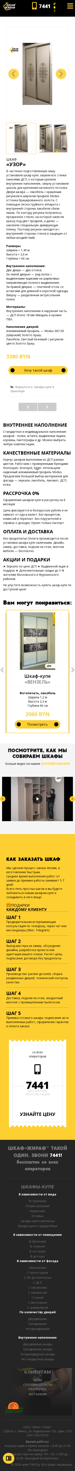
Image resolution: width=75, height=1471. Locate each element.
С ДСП (37, 1282)
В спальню (37, 1246)
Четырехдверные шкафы (37, 1354)
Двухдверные (37, 1319)
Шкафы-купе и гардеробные (38, 1226)
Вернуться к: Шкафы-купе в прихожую (32, 389)
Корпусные (37, 1211)
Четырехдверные (37, 1329)
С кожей (37, 1297)
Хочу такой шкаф (38, 370)
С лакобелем (37, 1287)
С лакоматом (37, 1292)
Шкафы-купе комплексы (38, 1221)
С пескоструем (37, 1273)
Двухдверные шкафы (37, 1344)
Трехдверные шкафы (37, 1349)
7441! (56, 1155)
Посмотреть (37, 724)
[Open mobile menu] (70, 6)
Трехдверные (37, 1324)
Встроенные (37, 1201)
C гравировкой (37, 1307)
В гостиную (37, 1251)
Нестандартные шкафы (37, 1359)
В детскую (37, 1256)
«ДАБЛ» (28, 407)
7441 (37, 1085)
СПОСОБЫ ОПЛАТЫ (37, 1384)
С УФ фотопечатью (37, 1278)
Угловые (37, 1216)
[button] (61, 74)
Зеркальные (37, 1268)
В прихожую (37, 1241)
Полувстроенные (37, 1206)
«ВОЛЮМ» (47, 407)
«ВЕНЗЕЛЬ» (37, 682)
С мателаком (37, 1302)
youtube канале (55, 763)
